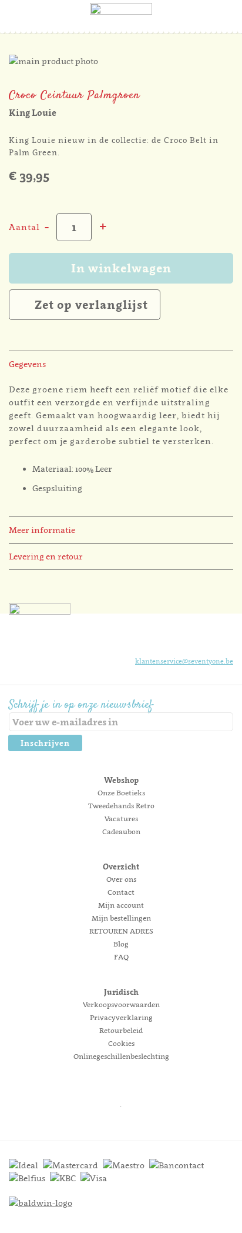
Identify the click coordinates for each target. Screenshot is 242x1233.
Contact (121, 892)
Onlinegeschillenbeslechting (121, 1056)
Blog (121, 943)
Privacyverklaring (121, 1017)
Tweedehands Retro (121, 805)
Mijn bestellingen (121, 918)
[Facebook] (164, 639)
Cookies (121, 1043)
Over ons (121, 879)
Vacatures (121, 818)
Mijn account (121, 905)
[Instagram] (184, 639)
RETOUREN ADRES (121, 931)
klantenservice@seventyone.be (184, 661)
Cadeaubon (121, 831)
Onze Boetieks (121, 792)
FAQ (121, 956)
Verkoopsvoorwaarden (121, 1004)
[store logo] (121, 26)
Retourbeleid (121, 1030)
